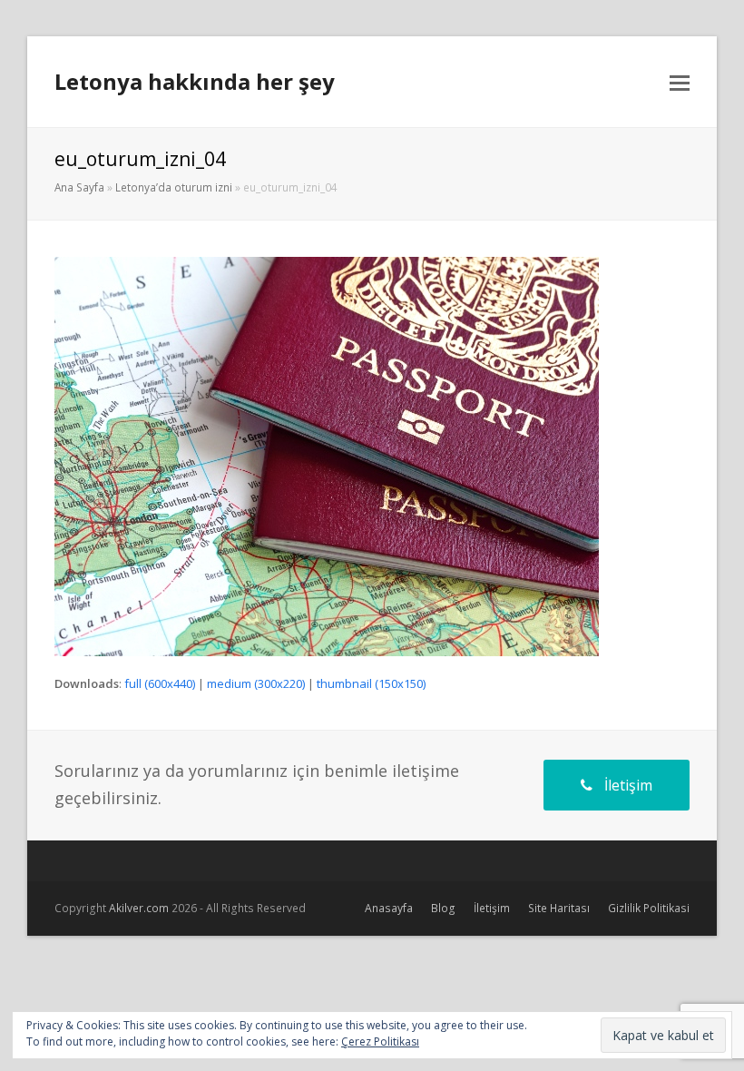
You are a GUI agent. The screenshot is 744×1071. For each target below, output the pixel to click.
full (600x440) (159, 683)
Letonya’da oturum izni (173, 187)
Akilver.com (139, 908)
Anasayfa (389, 908)
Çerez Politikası (380, 1041)
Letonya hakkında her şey (194, 81)
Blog (443, 908)
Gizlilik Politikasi (649, 908)
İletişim (628, 785)
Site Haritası (559, 908)
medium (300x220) (256, 683)
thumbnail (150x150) (371, 683)
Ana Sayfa (79, 187)
